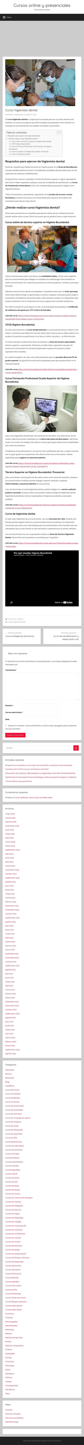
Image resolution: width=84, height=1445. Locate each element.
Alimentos (9, 1070)
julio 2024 (9, 854)
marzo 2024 (10, 866)
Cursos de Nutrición (13, 1246)
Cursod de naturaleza (14, 1146)
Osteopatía (10, 1353)
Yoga (7, 1393)
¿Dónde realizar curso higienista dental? (23, 139)
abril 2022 (9, 938)
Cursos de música (12, 1242)
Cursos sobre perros (13, 1306)
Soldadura (9, 1373)
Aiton (34, 115)
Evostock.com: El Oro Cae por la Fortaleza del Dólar (27, 769)
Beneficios (9, 1078)
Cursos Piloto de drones (15, 1298)
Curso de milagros (13, 1122)
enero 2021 (10, 998)
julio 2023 (9, 886)
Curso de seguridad (13, 1134)
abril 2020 (9, 1034)
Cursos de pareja (12, 1250)
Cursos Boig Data (12, 1170)
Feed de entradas (12, 1414)
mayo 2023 (10, 894)
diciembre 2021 (11, 954)
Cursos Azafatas (12, 1166)
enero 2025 (10, 846)
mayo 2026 (10, 814)
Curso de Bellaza (12, 1098)
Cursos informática (13, 1286)
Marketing (9, 1330)
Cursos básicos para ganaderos (18, 781)
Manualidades (11, 1325)
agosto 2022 (10, 922)
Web (7, 719)
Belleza (8, 1074)
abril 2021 (9, 986)
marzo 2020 (10, 1037)
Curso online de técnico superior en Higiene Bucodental (31, 141)
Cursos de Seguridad (14, 1262)
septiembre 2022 (12, 918)
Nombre (9, 705)
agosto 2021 (10, 970)
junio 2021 (9, 978)
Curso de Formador (13, 1114)
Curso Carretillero (12, 1094)
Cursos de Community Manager (19, 1198)
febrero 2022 (10, 946)
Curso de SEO (11, 1138)
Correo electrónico (14, 712)
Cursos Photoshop (13, 1294)
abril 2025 (9, 838)
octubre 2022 (10, 914)
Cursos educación (13, 1270)
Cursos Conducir (12, 1178)
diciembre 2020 (12, 1001)
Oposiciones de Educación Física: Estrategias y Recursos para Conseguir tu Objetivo (40, 777)
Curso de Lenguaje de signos (17, 1118)
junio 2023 (9, 890)
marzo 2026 (10, 818)
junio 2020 (9, 1025)
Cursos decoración (13, 1266)
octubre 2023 (10, 874)
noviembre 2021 (12, 958)
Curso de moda (11, 1126)
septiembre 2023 (12, 878)
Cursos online (11, 1290)
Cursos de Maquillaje (14, 1218)
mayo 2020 (10, 1029)
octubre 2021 (10, 962)
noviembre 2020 (12, 1006)
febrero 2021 (10, 994)
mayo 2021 (9, 982)
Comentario (11, 670)
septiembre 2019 (12, 1050)
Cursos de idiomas (13, 1210)
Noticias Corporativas (14, 1345)
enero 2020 (10, 1045)
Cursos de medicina (15, 619)
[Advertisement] (42, 38)
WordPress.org (11, 1422)
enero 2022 (10, 950)
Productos (9, 1361)
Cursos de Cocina (12, 1194)
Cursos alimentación (14, 1150)
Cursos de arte (11, 1182)
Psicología (9, 1365)
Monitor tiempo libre (14, 1337)
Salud (7, 1369)
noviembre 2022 (12, 910)
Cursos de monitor (13, 1238)
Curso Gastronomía (13, 1142)
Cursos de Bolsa (12, 1186)
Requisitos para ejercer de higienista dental (24, 136)
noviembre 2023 (12, 870)
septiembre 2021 (12, 966)
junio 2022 (9, 930)
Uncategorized (11, 1385)
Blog (7, 1082)
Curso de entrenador (14, 1110)
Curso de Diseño (12, 1102)
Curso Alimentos (12, 1090)
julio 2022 (9, 926)
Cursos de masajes (13, 1222)
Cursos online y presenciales (42, 5)
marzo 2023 (10, 898)
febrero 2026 (10, 822)
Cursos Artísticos (12, 1158)
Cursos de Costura (13, 1202)
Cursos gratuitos (12, 1281)
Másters (8, 1333)
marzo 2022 (10, 942)
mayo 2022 (10, 934)
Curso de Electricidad (14, 1106)
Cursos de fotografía (14, 1206)
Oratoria (8, 1349)
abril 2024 (9, 862)
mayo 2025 (10, 834)
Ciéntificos (9, 1086)
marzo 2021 (10, 990)
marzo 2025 (10, 842)
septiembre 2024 (12, 850)
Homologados (11, 1322)
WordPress (10, 1389)
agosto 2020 (10, 1017)
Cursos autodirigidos (14, 1162)
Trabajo (8, 1381)
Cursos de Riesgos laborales (17, 1258)
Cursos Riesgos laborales (16, 1302)
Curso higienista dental (16, 622)
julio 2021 (9, 974)
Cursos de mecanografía (15, 1226)
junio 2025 (9, 830)
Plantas (8, 1358)
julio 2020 (9, 1022)
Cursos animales (12, 1154)
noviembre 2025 (12, 826)
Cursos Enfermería (13, 1274)
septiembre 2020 (12, 1014)
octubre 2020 (11, 1009)
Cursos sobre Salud (13, 1309)
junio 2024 (9, 858)
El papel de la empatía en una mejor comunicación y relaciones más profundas (38, 765)
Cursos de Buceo (12, 1190)
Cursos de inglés (12, 1214)
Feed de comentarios (14, 1418)
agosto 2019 (10, 1053)
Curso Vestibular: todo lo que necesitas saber (33, 797)
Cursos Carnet (11, 1174)
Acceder (8, 1410)
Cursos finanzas (11, 1278)
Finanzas (9, 1317)
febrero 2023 (10, 902)
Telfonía (8, 1377)
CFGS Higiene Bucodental (21, 144)
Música (8, 1341)
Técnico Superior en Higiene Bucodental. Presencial (30, 151)
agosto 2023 (10, 882)
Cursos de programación (15, 1254)
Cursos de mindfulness (15, 1234)
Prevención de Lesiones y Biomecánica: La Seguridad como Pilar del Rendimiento (40, 773)
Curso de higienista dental (21, 154)
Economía (9, 1314)
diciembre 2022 (11, 906)
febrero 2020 (10, 1042)
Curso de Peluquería (14, 1130)
